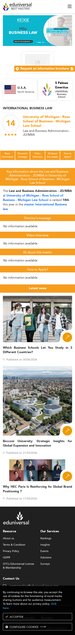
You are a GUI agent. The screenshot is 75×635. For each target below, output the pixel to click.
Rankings (45, 538)
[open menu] (70, 6)
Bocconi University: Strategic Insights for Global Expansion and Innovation (37, 443)
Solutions (45, 558)
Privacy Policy (11, 551)
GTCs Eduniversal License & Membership (18, 564)
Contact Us (11, 578)
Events (44, 551)
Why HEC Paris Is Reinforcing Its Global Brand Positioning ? (37, 489)
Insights (45, 545)
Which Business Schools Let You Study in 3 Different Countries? (37, 350)
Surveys (45, 564)
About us (8, 538)
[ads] (37, 30)
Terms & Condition (14, 545)
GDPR (6, 558)
